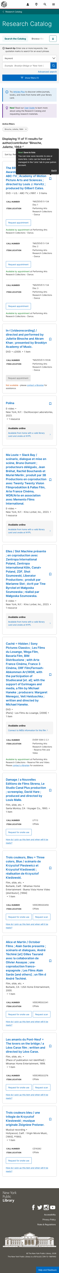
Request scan (41, 917)
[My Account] (27, 4)
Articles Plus (19, 91)
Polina (10, 403)
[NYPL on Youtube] (53, 1208)
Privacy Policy (49, 1219)
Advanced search (47, 71)
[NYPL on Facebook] (33, 1208)
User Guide (29, 108)
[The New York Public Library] (4, 4)
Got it (54, 170)
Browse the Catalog (42, 38)
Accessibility (50, 1214)
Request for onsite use (18, 832)
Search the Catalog (15, 38)
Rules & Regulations (46, 1224)
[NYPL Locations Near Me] (36, 4)
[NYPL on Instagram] (46, 1208)
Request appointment (18, 222)
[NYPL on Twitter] (40, 1208)
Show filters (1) (32, 78)
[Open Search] (45, 4)
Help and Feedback (47, 1270)
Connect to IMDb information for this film (27, 730)
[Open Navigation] (53, 4)
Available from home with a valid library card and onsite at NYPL (26, 434)
